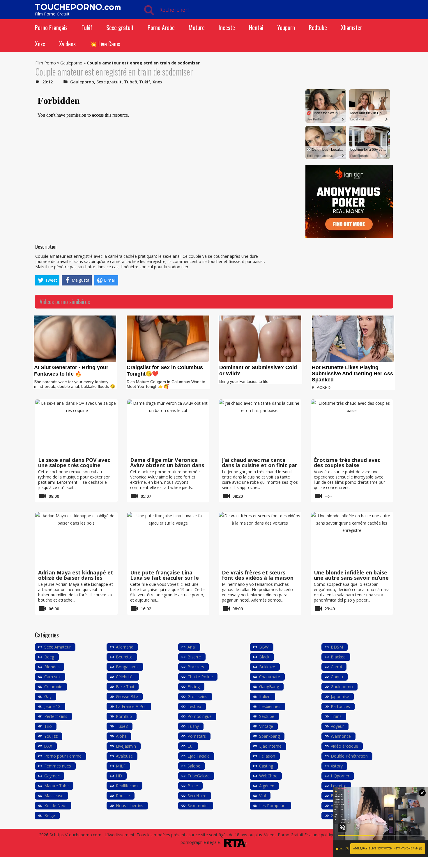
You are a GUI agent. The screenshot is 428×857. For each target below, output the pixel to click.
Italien (264, 696)
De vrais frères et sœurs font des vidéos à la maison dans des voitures (257, 577)
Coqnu (337, 676)
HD (119, 776)
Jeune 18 (52, 706)
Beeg (49, 657)
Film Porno (45, 63)
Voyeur (337, 726)
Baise (193, 785)
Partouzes (340, 706)
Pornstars (197, 736)
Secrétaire (197, 795)
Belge (49, 815)
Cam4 (336, 667)
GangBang (269, 686)
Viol (262, 795)
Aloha (121, 736)
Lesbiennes (269, 706)
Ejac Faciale (199, 756)
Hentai (256, 27)
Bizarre (194, 657)
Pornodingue (200, 716)
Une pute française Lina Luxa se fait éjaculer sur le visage (164, 577)
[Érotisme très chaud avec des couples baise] (352, 427)
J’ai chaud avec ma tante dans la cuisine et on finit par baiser (259, 465)
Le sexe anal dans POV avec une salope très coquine (74, 462)
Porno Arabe (161, 27)
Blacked (338, 657)
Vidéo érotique (344, 746)
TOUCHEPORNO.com (78, 6)
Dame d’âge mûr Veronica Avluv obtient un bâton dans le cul (167, 465)
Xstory (337, 766)
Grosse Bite (127, 696)
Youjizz (51, 736)
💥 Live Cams (105, 43)
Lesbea (194, 706)
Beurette (124, 657)
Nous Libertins (129, 805)
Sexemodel (198, 805)
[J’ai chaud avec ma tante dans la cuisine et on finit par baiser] (260, 427)
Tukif (87, 27)
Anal (192, 647)
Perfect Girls (55, 716)
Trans (336, 716)
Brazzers (196, 667)
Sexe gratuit (120, 27)
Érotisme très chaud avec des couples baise (347, 462)
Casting (266, 766)
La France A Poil (131, 706)
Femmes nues (57, 766)
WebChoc (268, 776)
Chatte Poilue (200, 676)
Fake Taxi (125, 686)
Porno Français (51, 27)
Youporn (286, 27)
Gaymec (52, 776)
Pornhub (124, 716)
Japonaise (340, 696)
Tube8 (130, 82)
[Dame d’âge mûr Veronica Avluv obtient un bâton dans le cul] (168, 427)
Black (264, 657)
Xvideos (67, 43)
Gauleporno (71, 63)
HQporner (340, 776)
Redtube (318, 27)
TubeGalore (199, 776)
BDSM (337, 647)
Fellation (267, 756)
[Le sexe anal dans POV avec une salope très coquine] (76, 427)
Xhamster (351, 27)
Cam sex (52, 676)
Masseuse (53, 795)
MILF (120, 766)
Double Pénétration (349, 756)
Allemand (124, 647)
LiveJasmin (126, 746)
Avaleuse (124, 756)
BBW (264, 647)
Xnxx (40, 43)
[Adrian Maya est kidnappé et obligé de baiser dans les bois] (76, 539)
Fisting (194, 686)
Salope (194, 766)
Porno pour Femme (63, 756)
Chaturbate (269, 676)
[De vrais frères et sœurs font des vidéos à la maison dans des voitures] (260, 539)
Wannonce (341, 736)
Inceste (227, 27)
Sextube (266, 716)
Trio (48, 726)
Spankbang (269, 736)
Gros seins (197, 696)
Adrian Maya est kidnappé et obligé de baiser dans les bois (75, 577)
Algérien (266, 785)
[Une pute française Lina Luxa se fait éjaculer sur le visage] (168, 539)
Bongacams (127, 667)
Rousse (123, 795)
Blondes (52, 667)
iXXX (48, 746)
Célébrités (125, 676)
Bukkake (267, 667)
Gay (48, 696)
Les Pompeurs (272, 805)
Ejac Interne (270, 746)
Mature (197, 27)
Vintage (266, 726)
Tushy (193, 726)
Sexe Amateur (57, 647)
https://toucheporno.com (77, 834)
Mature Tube (56, 785)
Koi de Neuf (55, 805)
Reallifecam (127, 785)
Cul (190, 746)
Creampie (53, 686)
